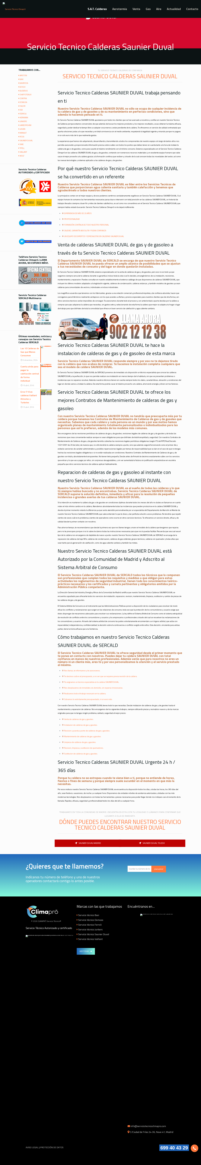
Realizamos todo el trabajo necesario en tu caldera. (85, 693)
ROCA (22, 136)
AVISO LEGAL (32, 1147)
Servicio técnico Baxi (88, 915)
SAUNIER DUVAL (26, 140)
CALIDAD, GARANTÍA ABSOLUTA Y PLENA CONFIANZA (85, 230)
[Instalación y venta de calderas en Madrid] (35, 245)
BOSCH (22, 86)
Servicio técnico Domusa (90, 920)
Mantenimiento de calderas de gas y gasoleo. (82, 736)
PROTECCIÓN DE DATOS (51, 1147)
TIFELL (22, 148)
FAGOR (22, 106)
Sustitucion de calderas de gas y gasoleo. (81, 753)
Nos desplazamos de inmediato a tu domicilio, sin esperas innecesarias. (93, 687)
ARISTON (23, 75)
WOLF (22, 155)
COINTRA (23, 98)
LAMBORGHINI (25, 125)
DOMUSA (23, 102)
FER (21, 109)
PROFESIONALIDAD (72, 219)
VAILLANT (23, 151)
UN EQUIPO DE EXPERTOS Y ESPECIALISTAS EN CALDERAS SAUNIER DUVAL (94, 236)
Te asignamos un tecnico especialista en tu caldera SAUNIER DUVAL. (91, 682)
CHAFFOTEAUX (25, 94)
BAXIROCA (24, 83)
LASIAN (22, 129)
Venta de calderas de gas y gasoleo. (79, 719)
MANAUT (23, 132)
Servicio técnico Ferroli (90, 925)
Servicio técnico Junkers (90, 929)
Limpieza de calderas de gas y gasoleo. (80, 742)
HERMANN (24, 117)
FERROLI (23, 113)
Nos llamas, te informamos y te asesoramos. (82, 670)
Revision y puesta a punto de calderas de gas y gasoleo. (87, 730)
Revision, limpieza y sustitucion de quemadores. (84, 747)
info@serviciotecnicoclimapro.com (148, 1126)
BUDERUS (24, 90)
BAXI (21, 79)
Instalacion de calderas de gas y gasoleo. (80, 724)
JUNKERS (23, 121)
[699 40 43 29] (194, 1148)
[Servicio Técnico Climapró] (14, 9)
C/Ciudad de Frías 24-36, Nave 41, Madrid (151, 1132)
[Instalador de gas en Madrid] (35, 226)
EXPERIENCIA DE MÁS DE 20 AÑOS (78, 213)
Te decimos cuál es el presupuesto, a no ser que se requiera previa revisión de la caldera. (100, 676)
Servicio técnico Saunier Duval (93, 934)
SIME (22, 144)
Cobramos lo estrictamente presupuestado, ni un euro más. (88, 699)
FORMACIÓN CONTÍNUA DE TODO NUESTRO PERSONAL (86, 224)
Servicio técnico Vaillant (90, 939)
